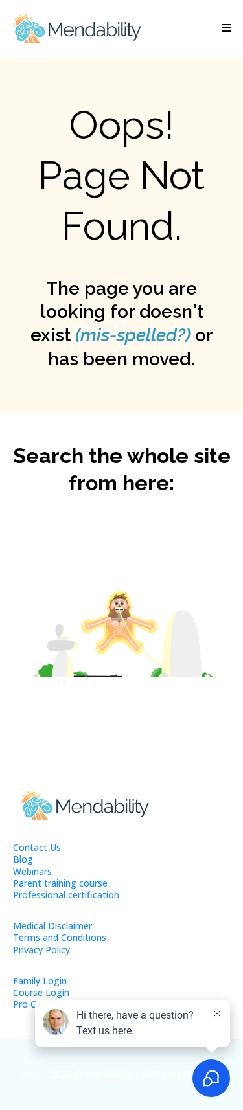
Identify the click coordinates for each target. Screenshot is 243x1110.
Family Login (40, 981)
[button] (224, 28)
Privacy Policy (41, 950)
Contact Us (37, 847)
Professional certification (66, 895)
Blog (23, 859)
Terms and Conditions (59, 937)
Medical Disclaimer (52, 926)
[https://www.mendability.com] (76, 29)
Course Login (41, 992)
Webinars (32, 871)
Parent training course (60, 883)
